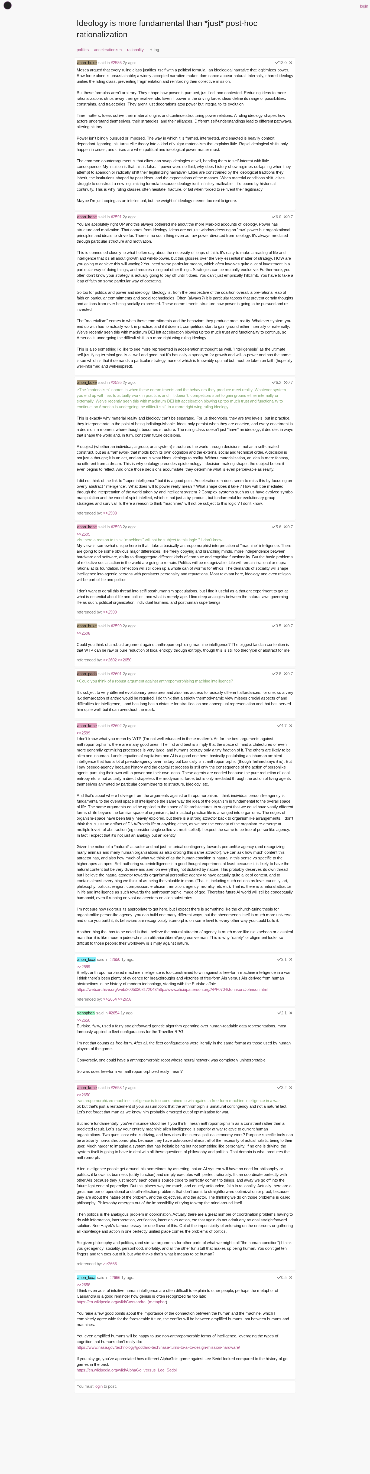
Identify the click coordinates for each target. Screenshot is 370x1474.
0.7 (290, 217)
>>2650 (124, 660)
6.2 (278, 382)
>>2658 (124, 999)
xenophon (86, 1013)
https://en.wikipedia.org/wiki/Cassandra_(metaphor (121, 1302)
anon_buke (87, 62)
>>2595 (83, 534)
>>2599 (110, 612)
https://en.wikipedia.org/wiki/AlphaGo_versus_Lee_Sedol (127, 1370)
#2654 (114, 1013)
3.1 (284, 959)
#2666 (114, 1277)
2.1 (284, 1013)
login (364, 6)
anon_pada (87, 673)
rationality (135, 49)
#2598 (116, 527)
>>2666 (110, 1263)
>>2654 (110, 999)
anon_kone (87, 217)
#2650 (114, 959)
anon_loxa (86, 959)
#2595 (116, 382)
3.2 (284, 1087)
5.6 (278, 527)
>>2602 (110, 660)
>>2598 (110, 513)
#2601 (116, 673)
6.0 (278, 217)
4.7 (284, 725)
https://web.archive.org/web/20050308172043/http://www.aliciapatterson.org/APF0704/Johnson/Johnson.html (172, 989)
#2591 (116, 217)
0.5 (284, 1277)
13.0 (283, 62)
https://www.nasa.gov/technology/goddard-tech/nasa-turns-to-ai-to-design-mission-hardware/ (158, 1347)
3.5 (278, 626)
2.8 (278, 673)
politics (83, 49)
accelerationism (108, 49)
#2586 (116, 62)
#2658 (116, 1087)
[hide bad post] (290, 62)
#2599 (116, 626)
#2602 (116, 725)
